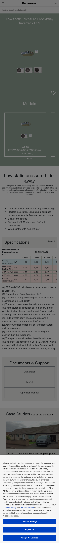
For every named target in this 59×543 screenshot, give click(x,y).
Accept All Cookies (29, 537)
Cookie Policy (10, 507)
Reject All (29, 529)
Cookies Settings (29, 521)
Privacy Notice (27, 507)
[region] (29, 499)
